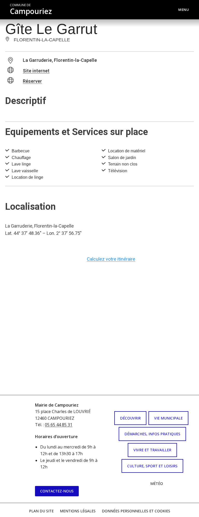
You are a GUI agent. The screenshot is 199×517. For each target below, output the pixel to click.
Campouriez (31, 9)
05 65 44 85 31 (58, 425)
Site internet (36, 70)
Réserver (32, 81)
